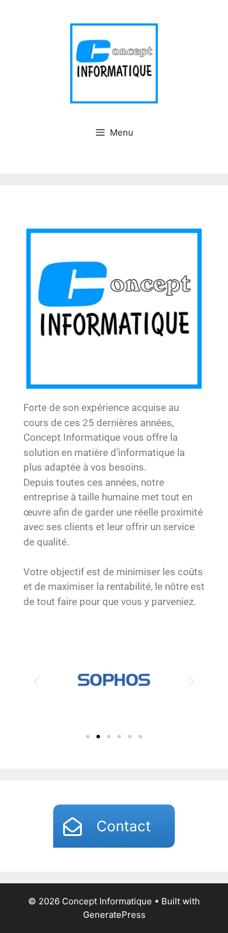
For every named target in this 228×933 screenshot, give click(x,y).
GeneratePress (114, 914)
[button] (36, 682)
